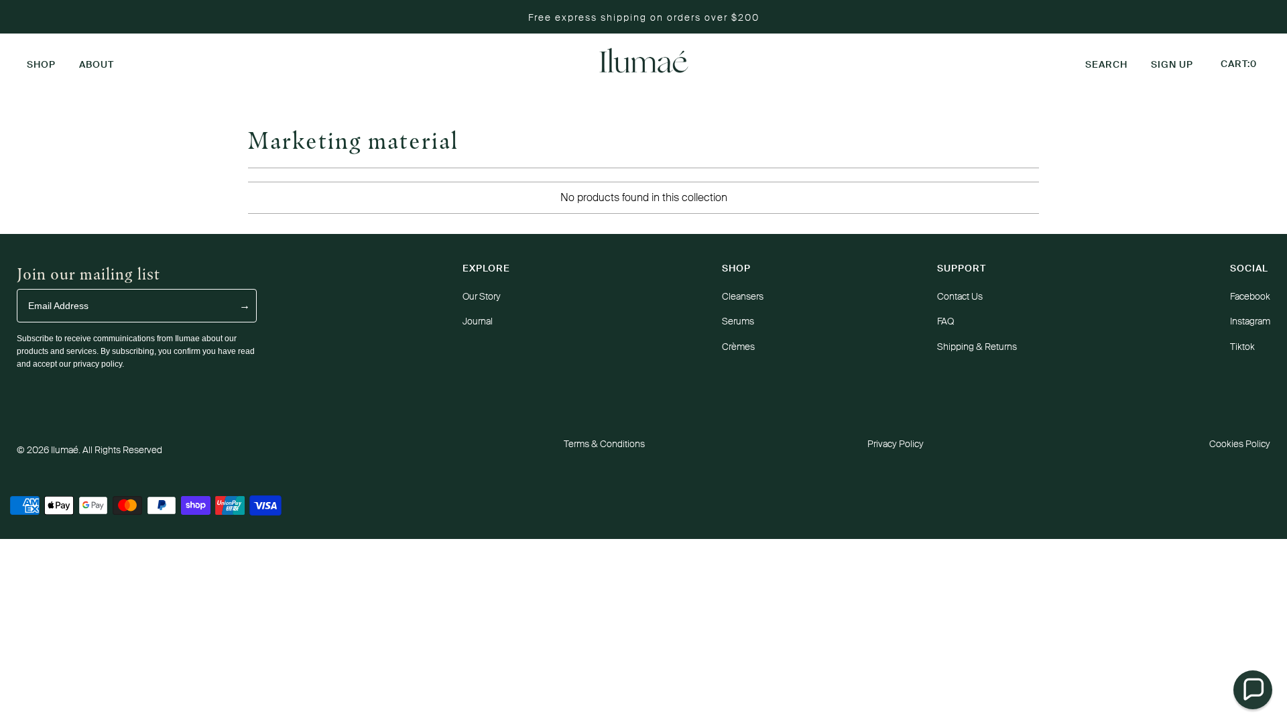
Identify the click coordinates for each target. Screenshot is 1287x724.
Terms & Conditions (604, 444)
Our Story (482, 296)
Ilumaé (64, 450)
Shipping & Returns (977, 347)
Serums (738, 321)
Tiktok (1242, 347)
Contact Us (960, 296)
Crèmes (738, 347)
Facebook (1250, 296)
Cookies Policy (1239, 444)
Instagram (1250, 321)
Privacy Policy (895, 444)
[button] (41, 61)
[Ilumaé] (644, 61)
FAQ (945, 321)
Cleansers (742, 296)
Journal (478, 321)
